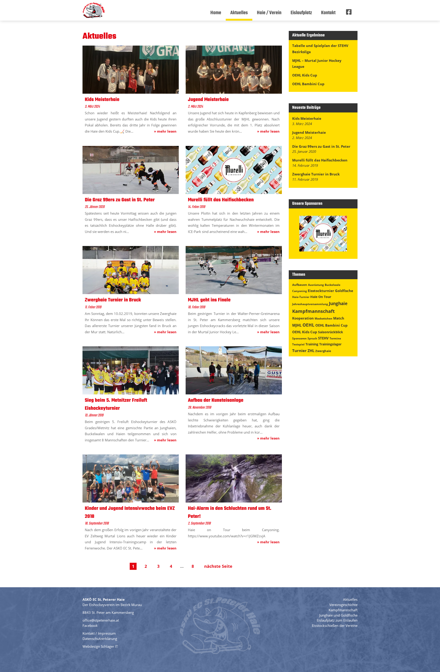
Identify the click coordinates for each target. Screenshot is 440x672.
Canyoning (299, 291)
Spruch (312, 338)
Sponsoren (299, 338)
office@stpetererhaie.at (100, 620)
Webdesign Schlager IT (100, 646)
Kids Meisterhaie (306, 118)
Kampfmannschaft (313, 311)
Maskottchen (323, 318)
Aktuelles (350, 599)
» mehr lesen (165, 131)
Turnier (299, 350)
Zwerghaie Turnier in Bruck (316, 174)
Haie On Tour (320, 297)
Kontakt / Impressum (99, 633)
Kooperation (303, 318)
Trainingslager (330, 344)
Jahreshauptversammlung (310, 304)
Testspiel (298, 344)
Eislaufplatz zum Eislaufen (337, 620)
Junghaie (338, 303)
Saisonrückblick (330, 332)
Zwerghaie (323, 351)
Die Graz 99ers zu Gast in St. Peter (321, 146)
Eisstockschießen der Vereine (335, 625)
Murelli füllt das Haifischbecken (319, 160)
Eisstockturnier (321, 290)
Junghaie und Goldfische (338, 615)
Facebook (90, 625)
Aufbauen (299, 285)
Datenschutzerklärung (99, 638)
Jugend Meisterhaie (309, 132)
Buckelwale (332, 285)
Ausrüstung (316, 285)
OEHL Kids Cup (304, 75)
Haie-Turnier (300, 297)
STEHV (323, 338)
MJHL (297, 325)
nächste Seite (218, 566)
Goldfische (344, 290)
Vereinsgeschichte (343, 604)
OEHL (308, 325)
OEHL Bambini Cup (308, 84)
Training (311, 344)
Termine (335, 338)
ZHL (311, 350)
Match (338, 318)
